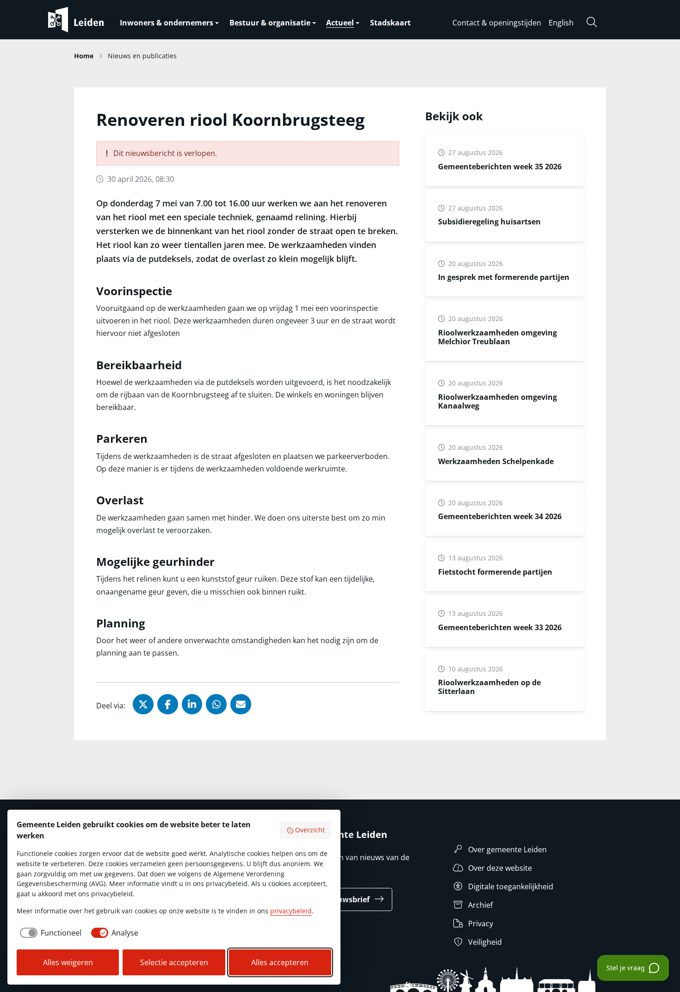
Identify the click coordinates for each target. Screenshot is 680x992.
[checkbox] (49, 932)
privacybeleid (291, 910)
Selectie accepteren (174, 962)
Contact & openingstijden (496, 23)
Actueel (340, 23)
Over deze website (500, 868)
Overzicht (310, 829)
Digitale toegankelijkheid (510, 886)
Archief (480, 905)
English (561, 23)
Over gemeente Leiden (507, 849)
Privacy (480, 923)
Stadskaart (390, 23)
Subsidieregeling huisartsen (489, 222)
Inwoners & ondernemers (166, 23)
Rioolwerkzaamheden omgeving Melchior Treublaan (497, 337)
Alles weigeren (68, 962)
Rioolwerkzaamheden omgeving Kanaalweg (497, 401)
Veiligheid (485, 942)
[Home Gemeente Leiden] (94, 19)
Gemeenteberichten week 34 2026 (500, 516)
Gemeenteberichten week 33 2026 (500, 627)
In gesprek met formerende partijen (503, 277)
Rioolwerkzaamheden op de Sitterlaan (489, 686)
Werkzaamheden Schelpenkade (496, 461)
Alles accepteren (280, 962)
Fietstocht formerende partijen (495, 572)
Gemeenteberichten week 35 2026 (500, 166)
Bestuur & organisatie (269, 23)
